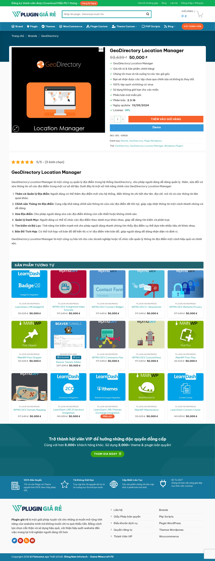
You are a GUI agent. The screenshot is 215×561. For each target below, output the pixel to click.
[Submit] (148, 14)
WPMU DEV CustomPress (146, 357)
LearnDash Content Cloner (185, 409)
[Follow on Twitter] (14, 540)
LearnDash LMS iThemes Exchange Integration (108, 411)
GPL (127, 110)
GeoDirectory (50, 36)
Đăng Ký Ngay (89, 3)
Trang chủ (17, 36)
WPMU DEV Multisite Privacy (185, 306)
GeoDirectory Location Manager (146, 146)
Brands (32, 36)
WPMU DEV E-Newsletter (146, 306)
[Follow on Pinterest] (20, 540)
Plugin (33, 26)
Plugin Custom (99, 26)
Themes (50, 26)
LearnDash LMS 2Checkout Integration (68, 411)
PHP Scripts (152, 26)
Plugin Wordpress (153, 140)
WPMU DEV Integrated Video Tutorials (68, 308)
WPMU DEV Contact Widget (108, 306)
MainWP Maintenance (147, 409)
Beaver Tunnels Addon (68, 362)
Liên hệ (174, 3)
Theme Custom (125, 26)
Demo (157, 127)
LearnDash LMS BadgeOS (29, 306)
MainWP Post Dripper (29, 357)
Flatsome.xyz (40, 556)
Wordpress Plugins (173, 146)
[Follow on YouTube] (32, 540)
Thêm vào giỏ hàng (166, 119)
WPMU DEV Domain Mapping (29, 409)
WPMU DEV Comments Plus (107, 357)
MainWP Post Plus (185, 357)
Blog (164, 3)
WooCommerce (72, 26)
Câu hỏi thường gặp (148, 3)
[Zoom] (16, 128)
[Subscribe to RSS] (26, 540)
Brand (19, 26)
